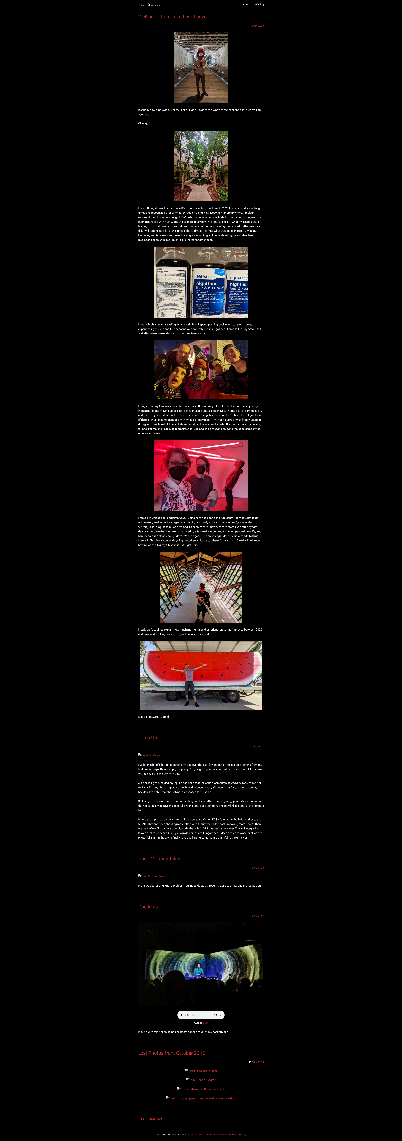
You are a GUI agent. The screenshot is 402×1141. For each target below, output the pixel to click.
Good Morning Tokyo (160, 858)
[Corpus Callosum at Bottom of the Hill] (201, 1089)
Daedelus (148, 906)
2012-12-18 (258, 1062)
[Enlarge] (223, 36)
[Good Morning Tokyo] (152, 876)
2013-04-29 (258, 867)
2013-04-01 (258, 915)
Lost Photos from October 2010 (171, 1053)
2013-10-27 (258, 746)
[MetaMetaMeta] (149, 755)
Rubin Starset (149, 4)
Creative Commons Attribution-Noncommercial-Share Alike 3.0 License (218, 1135)
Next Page (155, 1118)
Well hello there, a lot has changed (173, 16)
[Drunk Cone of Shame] (201, 1080)
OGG (205, 1022)
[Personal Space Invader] (201, 1070)
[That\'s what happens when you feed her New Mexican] (201, 1098)
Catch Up (147, 737)
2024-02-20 (258, 25)
